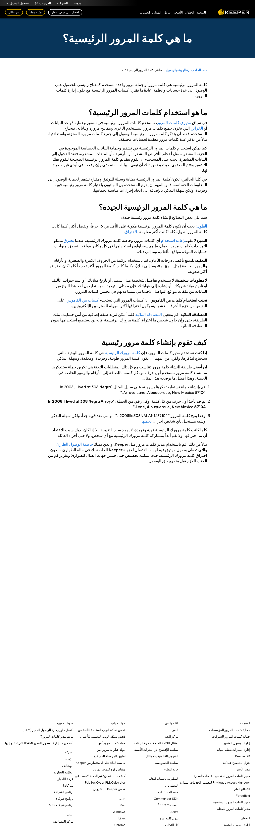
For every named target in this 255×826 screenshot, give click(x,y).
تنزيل (167, 12)
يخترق (69, 240)
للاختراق (131, 231)
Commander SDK (166, 799)
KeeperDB (242, 756)
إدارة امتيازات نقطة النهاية (233, 750)
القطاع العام (242, 789)
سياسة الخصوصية (166, 763)
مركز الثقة (171, 736)
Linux (122, 818)
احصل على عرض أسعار (65, 12)
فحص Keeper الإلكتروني (109, 789)
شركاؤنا (68, 785)
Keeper (234, 12)
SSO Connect (168, 804)
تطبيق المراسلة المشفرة (109, 756)
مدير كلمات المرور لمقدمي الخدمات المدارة (221, 776)
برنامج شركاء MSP (61, 805)
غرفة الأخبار (65, 779)
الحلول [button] (189, 12)
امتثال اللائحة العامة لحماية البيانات (156, 743)
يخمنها (146, 421)
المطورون (171, 785)
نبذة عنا (68, 759)
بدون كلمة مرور (168, 818)
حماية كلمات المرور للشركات (231, 736)
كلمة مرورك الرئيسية (122, 352)
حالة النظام (171, 769)
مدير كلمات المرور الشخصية (231, 802)
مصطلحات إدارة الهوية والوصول (186, 70)
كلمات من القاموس (83, 300)
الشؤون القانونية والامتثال (161, 756)
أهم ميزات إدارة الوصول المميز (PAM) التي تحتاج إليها (39, 743)
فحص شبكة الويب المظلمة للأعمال (103, 736)
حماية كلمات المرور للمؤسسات (229, 730)
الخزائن (197, 128)
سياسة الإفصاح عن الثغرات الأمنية (156, 750)
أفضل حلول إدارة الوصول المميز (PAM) (48, 730)
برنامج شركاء (64, 799)
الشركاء (62, 3)
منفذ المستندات (168, 792)
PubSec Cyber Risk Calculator (105, 782)
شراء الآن (14, 12)
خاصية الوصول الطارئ (74, 444)
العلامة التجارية (63, 772)
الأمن (175, 730)
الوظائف (67, 766)
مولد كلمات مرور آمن (112, 743)
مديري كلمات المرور (174, 122)
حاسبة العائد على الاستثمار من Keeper (101, 763)
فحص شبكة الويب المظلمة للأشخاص (102, 730)
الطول (202, 226)
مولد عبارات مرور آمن (111, 750)
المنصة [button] (201, 12)
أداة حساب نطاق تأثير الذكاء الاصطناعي (100, 776)
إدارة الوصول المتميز (236, 743)
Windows (119, 812)
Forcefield (243, 796)
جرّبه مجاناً (35, 12)
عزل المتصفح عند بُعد (236, 763)
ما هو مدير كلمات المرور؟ (56, 736)
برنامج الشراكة (63, 792)
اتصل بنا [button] (145, 12)
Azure (174, 812)
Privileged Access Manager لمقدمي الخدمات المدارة (215, 782)
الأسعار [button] (178, 12)
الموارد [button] (156, 12)
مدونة (78, 3)
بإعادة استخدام (173, 240)
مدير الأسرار (242, 769)
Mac (123, 805)
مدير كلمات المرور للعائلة (233, 809)
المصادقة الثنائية (148, 314)
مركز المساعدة (63, 821)
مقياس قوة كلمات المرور (109, 769)
